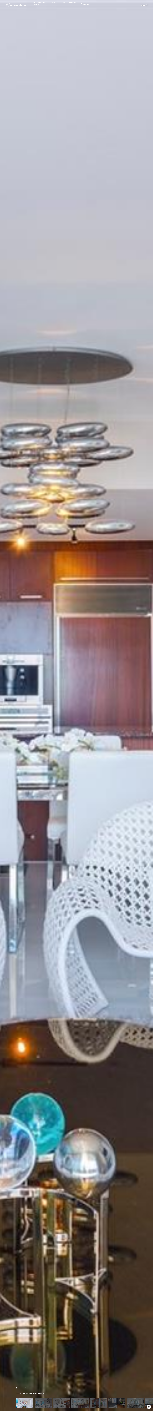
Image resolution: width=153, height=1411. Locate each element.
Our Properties (58, 3)
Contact (72, 3)
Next (24, 1388)
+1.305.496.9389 (87, 4)
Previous (17, 1388)
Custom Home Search (39, 3)
